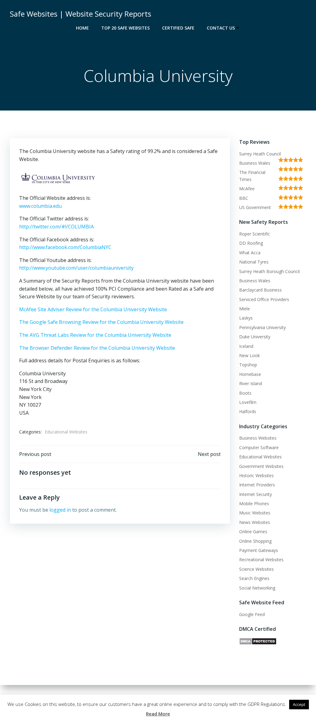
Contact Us (221, 28)
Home (82, 28)
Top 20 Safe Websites (125, 28)
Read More (158, 714)
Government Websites (261, 466)
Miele (244, 309)
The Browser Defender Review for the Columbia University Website (97, 347)
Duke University (254, 337)
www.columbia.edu (40, 206)
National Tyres (253, 262)
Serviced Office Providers (264, 299)
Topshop (248, 365)
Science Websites (256, 569)
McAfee (247, 188)
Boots (245, 393)
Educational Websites (66, 432)
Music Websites (254, 513)
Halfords (247, 411)
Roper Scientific (254, 234)
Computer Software (259, 447)
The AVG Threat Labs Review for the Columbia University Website (95, 335)
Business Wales (254, 163)
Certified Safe (178, 28)
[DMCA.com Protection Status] (257, 641)
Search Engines (254, 578)
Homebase (250, 374)
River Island (250, 383)
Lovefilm (247, 402)
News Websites (254, 522)
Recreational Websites (261, 559)
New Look (249, 355)
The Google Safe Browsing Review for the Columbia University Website (101, 322)
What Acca (249, 253)
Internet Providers (257, 485)
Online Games (253, 531)
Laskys (246, 318)
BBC (243, 198)
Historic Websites (256, 475)
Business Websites (257, 438)
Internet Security (255, 494)
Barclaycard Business (260, 290)
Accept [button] (299, 704)
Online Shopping (255, 541)
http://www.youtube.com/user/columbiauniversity (76, 267)
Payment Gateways (258, 550)
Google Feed (252, 614)
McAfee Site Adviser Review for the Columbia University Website (93, 309)
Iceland (246, 346)
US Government (255, 207)
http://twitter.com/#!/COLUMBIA (56, 226)
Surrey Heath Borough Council (269, 271)
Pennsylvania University (262, 327)
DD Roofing (251, 243)
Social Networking (257, 588)
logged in (60, 509)
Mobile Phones (254, 503)
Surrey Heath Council (260, 154)
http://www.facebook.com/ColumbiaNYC (65, 247)
